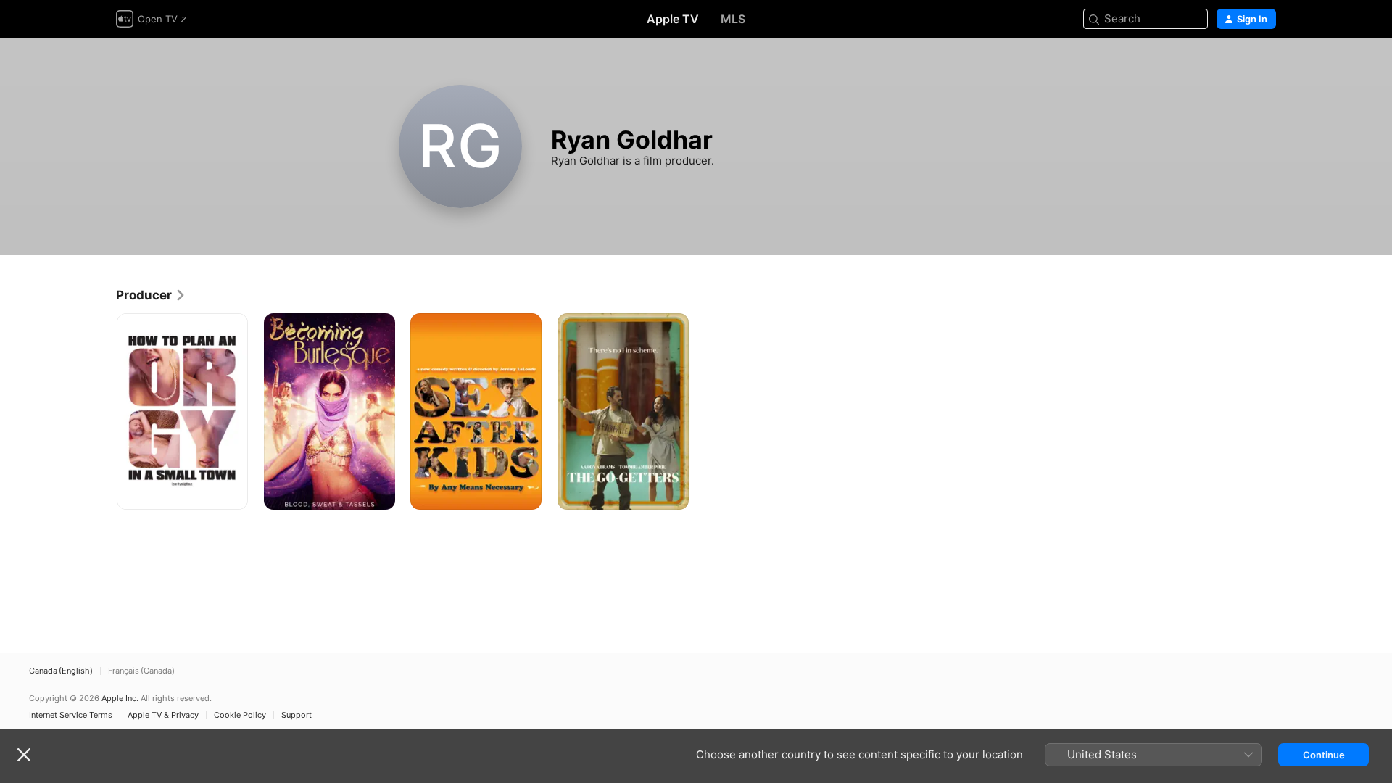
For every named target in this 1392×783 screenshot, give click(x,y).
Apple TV (673, 19)
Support (296, 715)
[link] (151, 295)
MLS (733, 19)
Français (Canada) (141, 671)
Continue (1324, 755)
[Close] (23, 754)
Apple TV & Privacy (163, 715)
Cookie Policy (240, 715)
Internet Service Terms (70, 715)
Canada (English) (61, 671)
